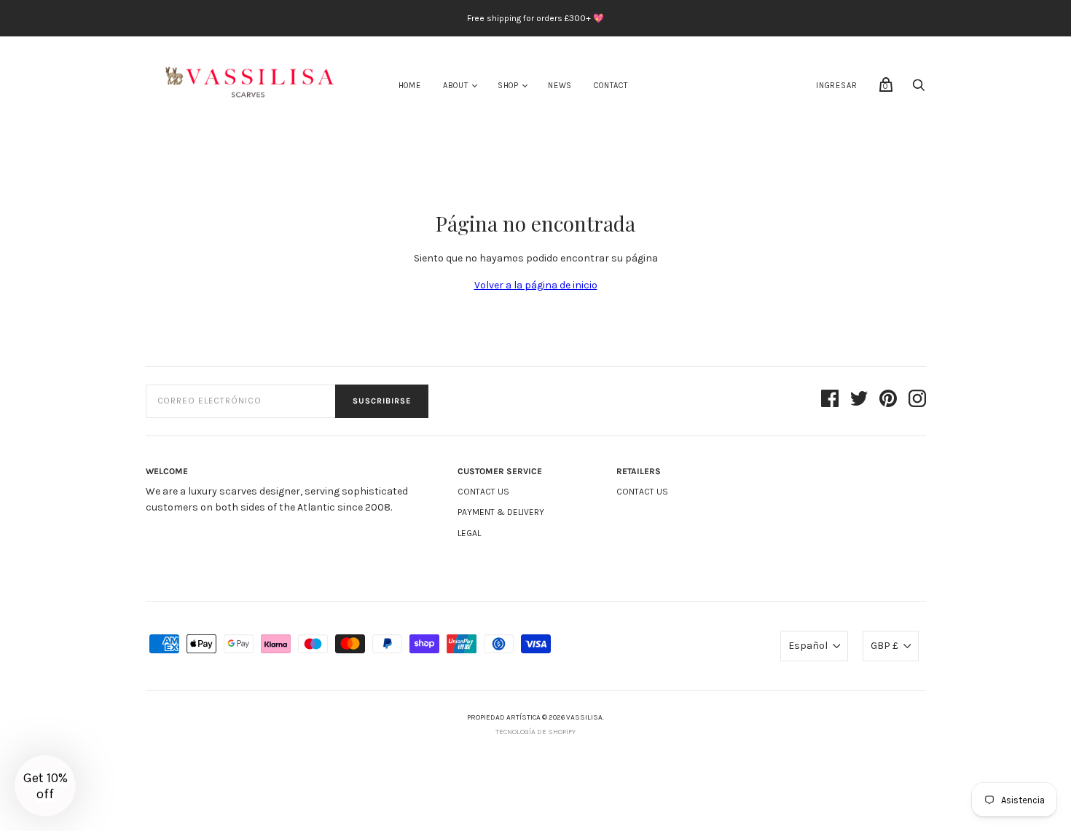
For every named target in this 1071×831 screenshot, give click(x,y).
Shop (508, 85)
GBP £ (884, 645)
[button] (45, 785)
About (455, 85)
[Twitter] (859, 401)
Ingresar (836, 85)
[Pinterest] (888, 401)
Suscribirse (382, 401)
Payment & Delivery (501, 512)
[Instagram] (917, 401)
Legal (469, 533)
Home (410, 85)
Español (808, 645)
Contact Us (483, 492)
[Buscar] (918, 89)
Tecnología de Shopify (535, 732)
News (560, 85)
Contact (611, 85)
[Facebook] (830, 401)
